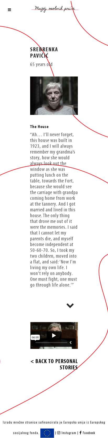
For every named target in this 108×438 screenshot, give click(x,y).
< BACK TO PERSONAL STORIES (54, 364)
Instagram (69, 433)
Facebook (88, 433)
